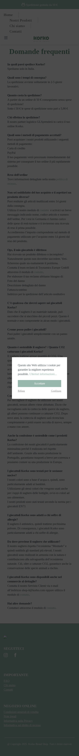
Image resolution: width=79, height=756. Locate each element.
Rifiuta (21, 391)
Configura (56, 391)
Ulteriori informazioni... (43, 374)
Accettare (39, 383)
